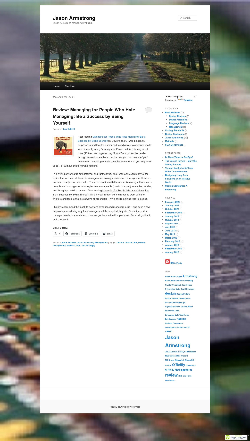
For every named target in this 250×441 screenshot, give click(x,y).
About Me (69, 86)
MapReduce (170, 355)
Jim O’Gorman (171, 351)
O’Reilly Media (173, 369)
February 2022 (172, 201)
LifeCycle (182, 351)
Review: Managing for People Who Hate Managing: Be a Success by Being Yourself (94, 116)
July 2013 (170, 227)
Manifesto (191, 351)
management (59, 245)
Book (167, 280)
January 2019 (172, 216)
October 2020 (172, 209)
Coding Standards (174, 130)
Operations (191, 365)
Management (101, 242)
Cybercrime (170, 289)
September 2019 (173, 212)
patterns (187, 369)
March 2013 (171, 237)
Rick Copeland (184, 375)
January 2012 (172, 252)
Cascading (188, 280)
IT (189, 327)
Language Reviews (179, 123)
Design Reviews (177, 116)
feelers (141, 242)
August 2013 (171, 223)
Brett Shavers (177, 280)
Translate (188, 99)
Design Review (171, 298)
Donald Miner (187, 306)
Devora (120, 242)
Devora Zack (131, 242)
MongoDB (189, 360)
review (171, 375)
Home (57, 86)
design (170, 293)
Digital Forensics (178, 119)
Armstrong (189, 276)
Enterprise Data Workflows (177, 315)
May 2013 (170, 234)
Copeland (176, 285)
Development (185, 298)
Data (178, 289)
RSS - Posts (176, 263)
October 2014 (172, 219)
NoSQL (168, 365)
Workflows (169, 380)
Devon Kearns (171, 302)
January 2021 (172, 205)
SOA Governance (174, 144)
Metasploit (179, 360)
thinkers (71, 245)
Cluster (168, 285)
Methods (169, 141)
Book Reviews (69, 242)
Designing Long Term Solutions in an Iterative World (177, 178)
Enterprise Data (172, 310)
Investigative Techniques (176, 327)
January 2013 (172, 245)
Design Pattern (183, 294)
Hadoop (181, 318)
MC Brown (169, 360)
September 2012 (173, 248)
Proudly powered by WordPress (125, 406)
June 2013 (170, 230)
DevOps (181, 302)
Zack (78, 245)
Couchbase (187, 285)
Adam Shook (171, 276)
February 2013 (172, 241)
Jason (168, 331)
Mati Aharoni (182, 355)
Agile (179, 276)
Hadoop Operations (174, 323)
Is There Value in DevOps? (179, 157)
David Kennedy (187, 289)
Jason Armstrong (74, 17)
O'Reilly (178, 364)
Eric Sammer (170, 319)
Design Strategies (174, 134)
